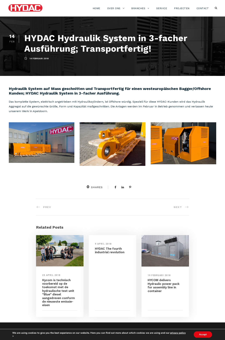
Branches (138, 8)
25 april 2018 (51, 275)
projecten (181, 8)
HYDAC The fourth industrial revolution (109, 250)
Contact (203, 8)
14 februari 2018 (39, 58)
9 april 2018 (103, 244)
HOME (96, 8)
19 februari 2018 (159, 275)
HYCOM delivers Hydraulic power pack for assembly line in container (163, 285)
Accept (203, 334)
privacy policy (178, 333)
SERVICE (161, 8)
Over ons (113, 8)
